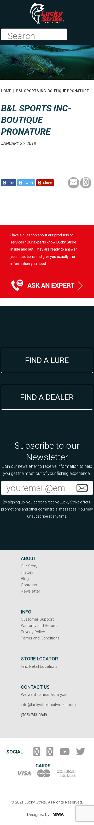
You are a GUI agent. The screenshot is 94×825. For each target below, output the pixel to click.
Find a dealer (47, 397)
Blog (25, 578)
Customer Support (37, 619)
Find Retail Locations (39, 666)
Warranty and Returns (39, 625)
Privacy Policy (33, 631)
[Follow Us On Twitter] (80, 753)
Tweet (28, 183)
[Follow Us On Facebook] (36, 753)
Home (6, 91)
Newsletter (30, 591)
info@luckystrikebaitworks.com (48, 704)
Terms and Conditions (40, 638)
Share (47, 183)
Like (10, 183)
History (27, 572)
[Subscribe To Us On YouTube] (65, 753)
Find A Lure (47, 360)
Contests (29, 585)
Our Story (29, 566)
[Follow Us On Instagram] (49, 753)
